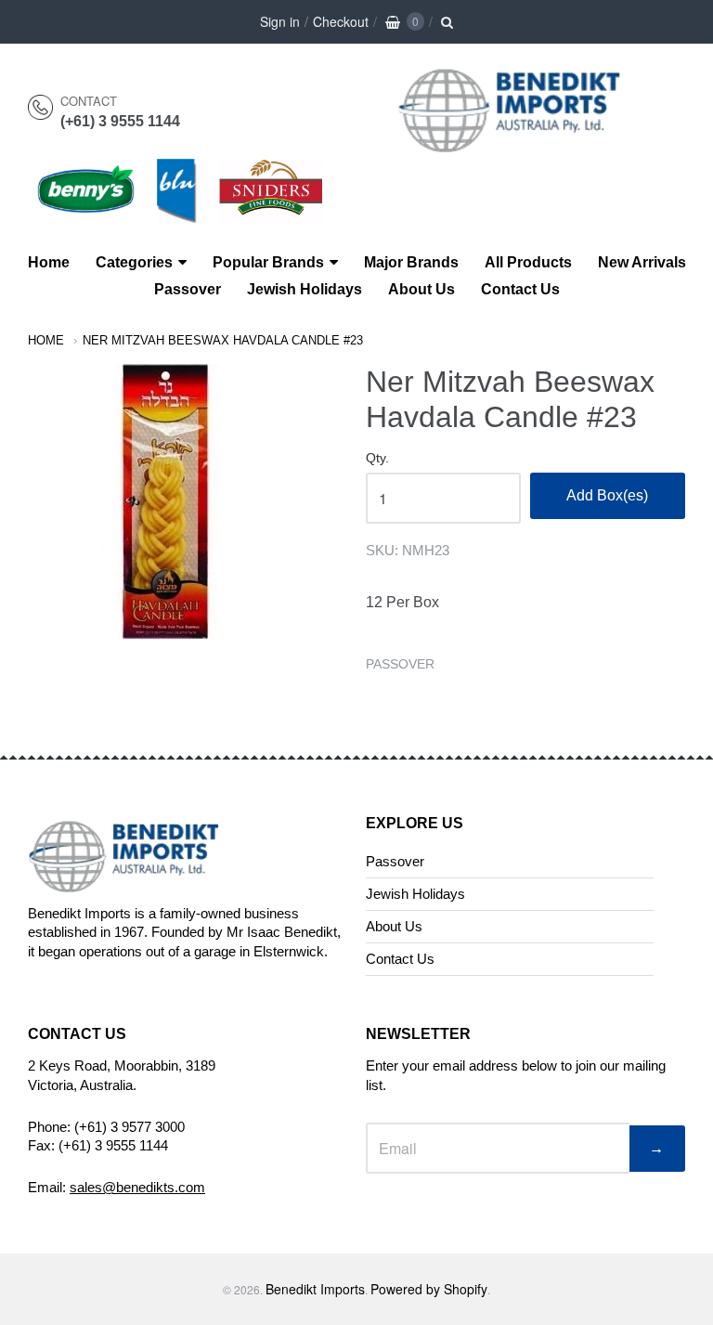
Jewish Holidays (304, 289)
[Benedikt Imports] (527, 142)
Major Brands (411, 262)
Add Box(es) (607, 495)
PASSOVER (400, 663)
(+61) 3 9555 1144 (120, 121)
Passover (187, 289)
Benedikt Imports (315, 1289)
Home (49, 262)
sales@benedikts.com (137, 1187)
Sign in (280, 21)
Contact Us (520, 289)
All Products (528, 262)
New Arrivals (642, 262)
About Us (421, 289)
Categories (134, 262)
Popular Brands (268, 262)
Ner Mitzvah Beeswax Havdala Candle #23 (223, 340)
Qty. (377, 458)
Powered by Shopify (428, 1289)
